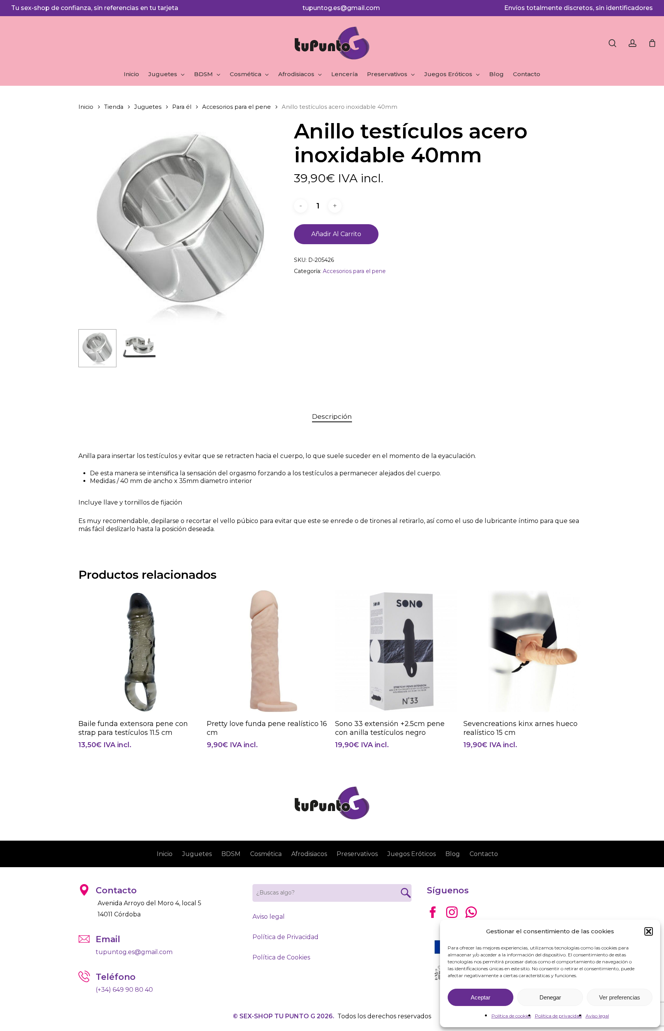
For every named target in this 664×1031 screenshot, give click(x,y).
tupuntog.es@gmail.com (341, 8)
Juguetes (147, 106)
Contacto (484, 854)
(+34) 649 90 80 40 (124, 989)
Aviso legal (597, 1016)
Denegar (550, 997)
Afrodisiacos (309, 854)
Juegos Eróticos (411, 854)
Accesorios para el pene (236, 106)
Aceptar (480, 997)
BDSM (231, 854)
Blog (452, 854)
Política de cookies (511, 1016)
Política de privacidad (558, 1016)
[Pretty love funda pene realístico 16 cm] (268, 651)
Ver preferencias (619, 997)
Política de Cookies (281, 957)
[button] (648, 931)
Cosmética (266, 854)
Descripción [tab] (332, 416)
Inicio (85, 106)
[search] (612, 43)
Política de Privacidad (285, 937)
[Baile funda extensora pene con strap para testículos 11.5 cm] (139, 651)
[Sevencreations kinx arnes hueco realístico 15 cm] (524, 651)
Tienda (113, 106)
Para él (181, 106)
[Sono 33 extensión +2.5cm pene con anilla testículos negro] (396, 651)
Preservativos (357, 854)
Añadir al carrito (336, 234)
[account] (632, 43)
